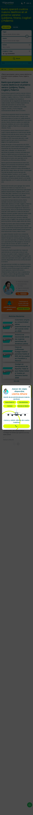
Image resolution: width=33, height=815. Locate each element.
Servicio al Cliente (23, 406)
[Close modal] (29, 387)
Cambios (9, 406)
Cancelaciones (23, 402)
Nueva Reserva (9, 402)
